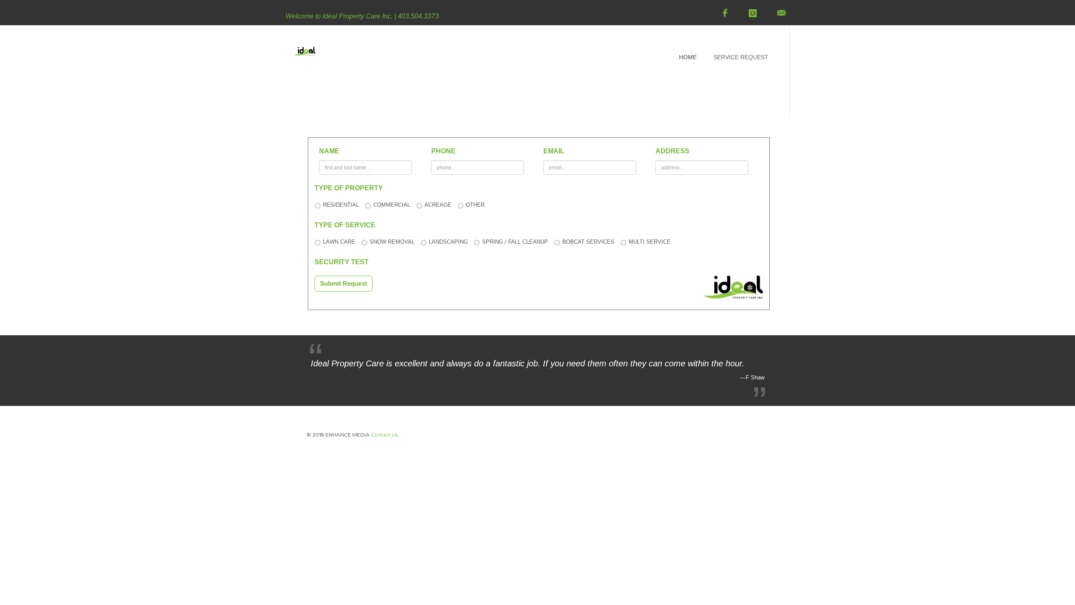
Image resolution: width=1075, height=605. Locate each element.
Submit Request (343, 283)
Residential (341, 205)
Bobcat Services (588, 242)
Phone (443, 151)
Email (553, 151)
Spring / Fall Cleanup (515, 242)
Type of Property (349, 188)
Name (329, 151)
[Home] (305, 57)
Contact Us (384, 434)
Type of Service (345, 225)
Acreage (438, 205)
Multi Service (650, 242)
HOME (688, 57)
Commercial (391, 205)
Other (475, 205)
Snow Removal (392, 242)
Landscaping (448, 242)
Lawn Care (339, 242)
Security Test (342, 262)
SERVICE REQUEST (740, 57)
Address (672, 151)
